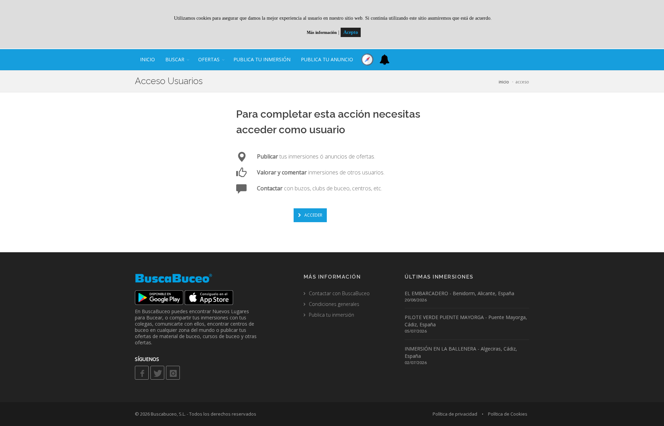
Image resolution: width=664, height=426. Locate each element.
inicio (147, 59)
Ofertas (209, 59)
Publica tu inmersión (261, 59)
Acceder (312, 215)
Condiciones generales (334, 304)
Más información (322, 32)
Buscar (174, 59)
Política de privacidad (455, 414)
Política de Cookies (507, 414)
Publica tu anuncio (327, 59)
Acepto (350, 32)
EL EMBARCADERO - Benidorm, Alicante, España (459, 293)
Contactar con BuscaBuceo (339, 293)
